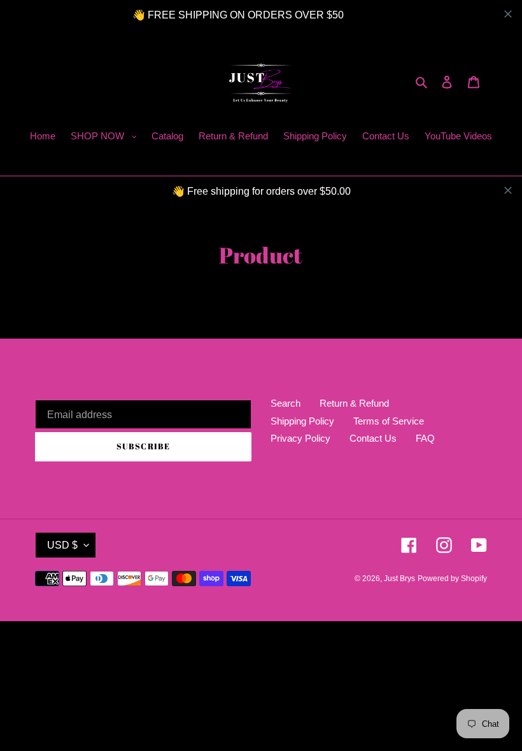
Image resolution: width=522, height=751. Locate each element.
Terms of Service (388, 421)
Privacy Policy (300, 438)
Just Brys (399, 578)
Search (285, 403)
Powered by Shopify (452, 578)
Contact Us (373, 438)
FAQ (425, 438)
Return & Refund (354, 403)
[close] (508, 14)
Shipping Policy (302, 421)
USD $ (62, 545)
